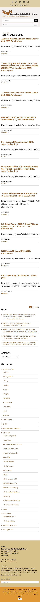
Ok (20, 599)
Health (5, 424)
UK (5, 411)
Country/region (8, 369)
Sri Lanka (7, 407)
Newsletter (25, 5)
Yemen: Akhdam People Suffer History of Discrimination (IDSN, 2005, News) (19, 194)
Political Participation (11, 492)
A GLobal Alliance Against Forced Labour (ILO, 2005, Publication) (20, 40)
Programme (7, 513)
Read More (4, 53)
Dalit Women (9, 466)
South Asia (8, 402)
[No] (37, 594)
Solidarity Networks (9, 525)
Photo (5, 509)
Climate (7, 457)
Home (4, 33)
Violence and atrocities (12, 500)
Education (8, 470)
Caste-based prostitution (13, 444)
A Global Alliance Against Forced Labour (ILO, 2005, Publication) (19, 94)
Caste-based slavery (11, 449)
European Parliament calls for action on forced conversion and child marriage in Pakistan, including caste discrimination (19, 317)
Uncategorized (8, 530)
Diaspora (7, 381)
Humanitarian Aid (10, 479)
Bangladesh (8, 377)
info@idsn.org (12, 562)
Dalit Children (9, 462)
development (7, 420)
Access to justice (10, 436)
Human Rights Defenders (11, 428)
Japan (6, 389)
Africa (6, 372)
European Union (10, 517)
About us (4, 566)
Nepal (6, 394)
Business (7, 440)
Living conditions (10, 483)
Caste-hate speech (10, 453)
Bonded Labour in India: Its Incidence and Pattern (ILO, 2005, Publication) (18, 118)
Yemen (6, 415)
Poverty (7, 496)
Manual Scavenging (11, 488)
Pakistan (7, 398)
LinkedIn (15, 5)
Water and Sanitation (11, 505)
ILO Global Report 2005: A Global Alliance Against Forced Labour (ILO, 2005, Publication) (19, 226)
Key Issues (6, 433)
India (6, 385)
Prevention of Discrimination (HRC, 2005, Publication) (17, 143)
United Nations (9, 521)
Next (36, 307)
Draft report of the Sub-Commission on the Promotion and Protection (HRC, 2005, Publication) (19, 168)
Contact (3, 546)
